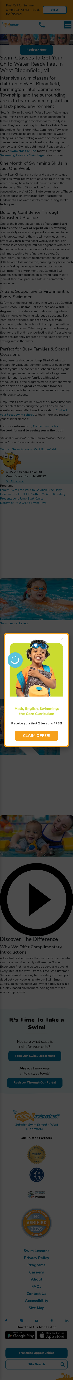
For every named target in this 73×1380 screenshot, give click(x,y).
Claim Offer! (36, 735)
